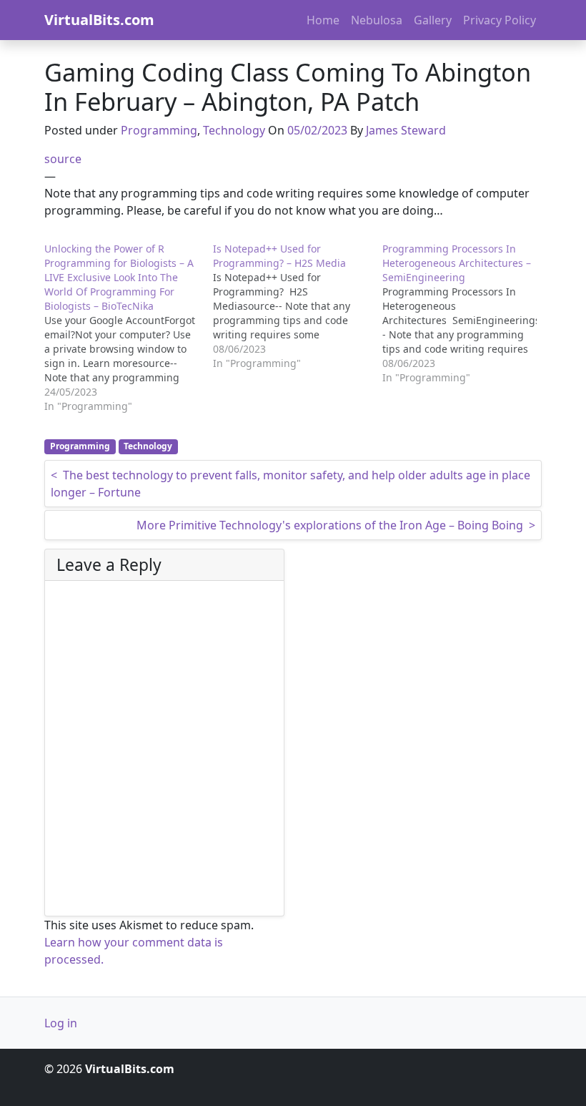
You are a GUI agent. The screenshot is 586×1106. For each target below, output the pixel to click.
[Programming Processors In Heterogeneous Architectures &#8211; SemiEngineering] (466, 313)
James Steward (406, 130)
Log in (60, 1023)
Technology (234, 130)
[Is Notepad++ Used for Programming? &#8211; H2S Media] (297, 306)
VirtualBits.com (99, 19)
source (62, 159)
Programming (159, 130)
